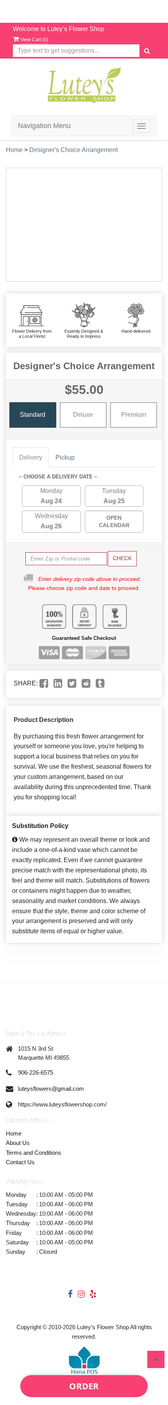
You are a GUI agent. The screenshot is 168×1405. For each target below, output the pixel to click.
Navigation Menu (44, 126)
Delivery (30, 457)
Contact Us (20, 1162)
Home (14, 150)
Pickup (65, 457)
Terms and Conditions (33, 1152)
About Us (18, 1142)
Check (122, 558)
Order (84, 1386)
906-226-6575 (35, 1072)
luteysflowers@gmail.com (51, 1088)
